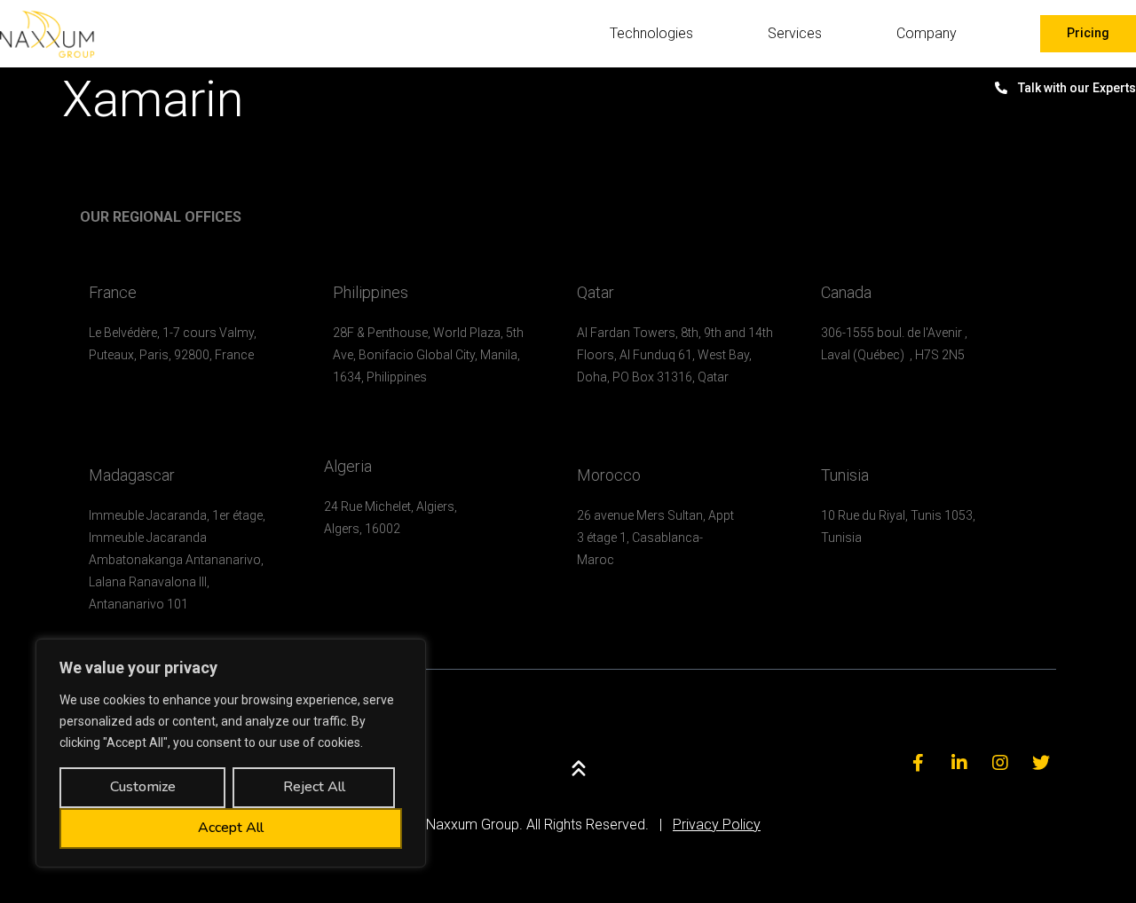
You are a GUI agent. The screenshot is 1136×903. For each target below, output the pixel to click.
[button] (1088, 33)
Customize (143, 787)
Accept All (231, 827)
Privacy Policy (717, 824)
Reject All (314, 787)
